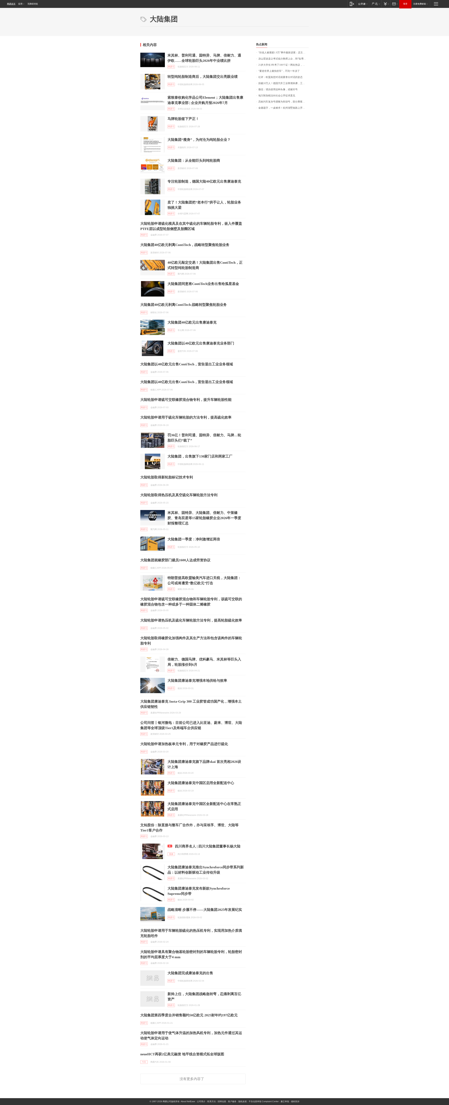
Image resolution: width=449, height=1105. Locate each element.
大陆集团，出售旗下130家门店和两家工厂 (199, 456)
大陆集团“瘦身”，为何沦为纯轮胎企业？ (199, 140)
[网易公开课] (363, 4)
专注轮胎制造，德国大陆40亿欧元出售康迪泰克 (204, 181)
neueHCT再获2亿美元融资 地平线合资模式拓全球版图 (182, 1054)
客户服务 (232, 1101)
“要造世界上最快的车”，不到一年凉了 (279, 71)
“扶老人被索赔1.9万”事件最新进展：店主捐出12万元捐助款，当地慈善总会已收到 (283, 52)
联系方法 (211, 1101)
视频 (171, 854)
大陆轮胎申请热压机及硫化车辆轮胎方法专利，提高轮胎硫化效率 (191, 620)
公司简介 (201, 1101)
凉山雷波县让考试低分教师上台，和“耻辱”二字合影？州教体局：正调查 (283, 58)
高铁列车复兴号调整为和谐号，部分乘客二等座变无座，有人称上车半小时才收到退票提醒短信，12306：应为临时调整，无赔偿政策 (283, 101)
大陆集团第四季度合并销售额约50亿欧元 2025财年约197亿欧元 (189, 1015)
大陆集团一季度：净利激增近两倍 (193, 539)
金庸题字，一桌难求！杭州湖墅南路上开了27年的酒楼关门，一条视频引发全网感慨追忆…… (283, 108)
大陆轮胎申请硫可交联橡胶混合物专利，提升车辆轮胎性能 (186, 400)
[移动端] (352, 4)
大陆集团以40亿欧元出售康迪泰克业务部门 (200, 343)
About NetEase (188, 1101)
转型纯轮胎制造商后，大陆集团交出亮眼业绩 (202, 76)
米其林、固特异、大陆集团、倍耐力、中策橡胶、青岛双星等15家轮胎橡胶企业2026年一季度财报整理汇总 (204, 518)
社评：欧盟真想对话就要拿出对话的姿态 (280, 77)
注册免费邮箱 (419, 4)
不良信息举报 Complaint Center (264, 1101)
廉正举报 (285, 1101)
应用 (20, 4)
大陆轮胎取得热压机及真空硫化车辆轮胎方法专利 (178, 495)
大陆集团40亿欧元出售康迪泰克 (192, 322)
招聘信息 (222, 1101)
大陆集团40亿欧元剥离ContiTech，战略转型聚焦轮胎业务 (184, 245)
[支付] (385, 4)
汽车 (144, 1062)
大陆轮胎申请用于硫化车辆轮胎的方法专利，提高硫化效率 (186, 417)
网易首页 (11, 4)
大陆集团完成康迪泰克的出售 (190, 973)
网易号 (171, 66)
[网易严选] (375, 4)
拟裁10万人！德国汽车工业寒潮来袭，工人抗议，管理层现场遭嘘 (283, 83)
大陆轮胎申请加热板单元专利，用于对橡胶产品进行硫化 (184, 744)
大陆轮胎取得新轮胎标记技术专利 (166, 477)
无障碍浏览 (32, 4)
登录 (405, 4)
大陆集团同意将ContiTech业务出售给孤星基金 (203, 284)
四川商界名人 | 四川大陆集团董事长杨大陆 (207, 846)
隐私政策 (242, 1101)
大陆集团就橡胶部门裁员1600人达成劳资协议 (175, 560)
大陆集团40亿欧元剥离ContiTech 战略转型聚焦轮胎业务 (183, 305)
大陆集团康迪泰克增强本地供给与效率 (197, 680)
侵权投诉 (295, 1101)
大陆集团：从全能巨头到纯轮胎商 (193, 160)
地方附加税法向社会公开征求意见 (276, 95)
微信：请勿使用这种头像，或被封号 (278, 89)
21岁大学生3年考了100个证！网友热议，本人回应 (283, 65)
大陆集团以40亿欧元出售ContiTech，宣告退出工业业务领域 (186, 364)
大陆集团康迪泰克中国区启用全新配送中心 (200, 783)
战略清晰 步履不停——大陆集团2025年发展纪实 (204, 910)
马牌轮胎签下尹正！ (183, 119)
